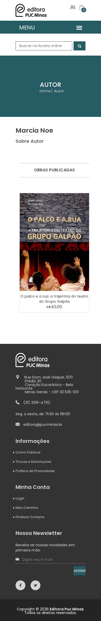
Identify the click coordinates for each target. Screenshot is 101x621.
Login (20, 498)
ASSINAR (79, 571)
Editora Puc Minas (67, 609)
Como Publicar (28, 452)
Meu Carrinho (27, 507)
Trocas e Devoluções (33, 461)
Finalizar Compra (30, 516)
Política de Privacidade (35, 470)
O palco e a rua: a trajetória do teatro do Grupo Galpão (54, 299)
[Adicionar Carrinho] (55, 241)
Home (45, 91)
